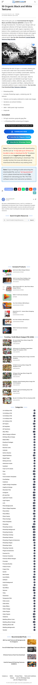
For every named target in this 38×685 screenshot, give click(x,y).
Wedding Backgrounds (19, 627)
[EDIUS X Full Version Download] (7, 330)
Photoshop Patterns (19, 537)
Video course (19, 601)
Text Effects (19, 587)
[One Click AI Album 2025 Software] (7, 322)
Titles (19, 593)
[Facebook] (35, 199)
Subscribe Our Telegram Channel (20, 137)
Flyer (19, 471)
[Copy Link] (34, 192)
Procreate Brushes (19, 564)
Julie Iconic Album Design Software (21, 270)
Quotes (19, 572)
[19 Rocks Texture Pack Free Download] (31, 656)
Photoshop (19, 524)
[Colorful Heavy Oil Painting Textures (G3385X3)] (31, 664)
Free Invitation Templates (19, 476)
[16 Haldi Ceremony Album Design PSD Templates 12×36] (7, 367)
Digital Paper (19, 458)
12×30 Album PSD (19, 413)
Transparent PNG (19, 598)
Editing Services (19, 461)
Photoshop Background (19, 529)
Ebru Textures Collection (18, 87)
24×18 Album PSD (19, 421)
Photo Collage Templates (19, 508)
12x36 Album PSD (16, 343)
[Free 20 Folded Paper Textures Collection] (31, 649)
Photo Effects (19, 513)
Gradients (19, 482)
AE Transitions (19, 429)
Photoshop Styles (19, 545)
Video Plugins (19, 611)
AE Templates (19, 426)
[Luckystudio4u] (19, 2)
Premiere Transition (19, 556)
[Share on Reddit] (30, 189)
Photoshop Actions (19, 527)
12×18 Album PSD (19, 410)
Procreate (19, 561)
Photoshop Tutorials (19, 548)
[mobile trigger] (3, 2)
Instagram (19, 492)
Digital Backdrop (19, 455)
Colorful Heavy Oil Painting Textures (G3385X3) (14, 663)
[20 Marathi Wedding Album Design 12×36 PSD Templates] (7, 359)
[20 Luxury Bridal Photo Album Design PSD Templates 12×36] (7, 342)
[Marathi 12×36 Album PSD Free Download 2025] (7, 400)
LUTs (19, 503)
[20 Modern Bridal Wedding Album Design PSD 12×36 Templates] (7, 384)
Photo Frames (19, 516)
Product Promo (19, 566)
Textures (17, 14)
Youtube (19, 630)
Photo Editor (16, 281)
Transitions (19, 595)
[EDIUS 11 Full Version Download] (7, 297)
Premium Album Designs (19, 558)
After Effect (19, 431)
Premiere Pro (19, 553)
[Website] (34, 199)
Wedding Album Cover (19, 619)
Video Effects (19, 606)
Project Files (19, 569)
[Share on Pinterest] (19, 189)
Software (15, 296)
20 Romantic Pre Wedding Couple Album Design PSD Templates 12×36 (22, 349)
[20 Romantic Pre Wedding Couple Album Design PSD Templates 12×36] (7, 351)
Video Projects (19, 614)
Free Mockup (19, 479)
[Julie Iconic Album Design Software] (7, 272)
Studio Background (19, 582)
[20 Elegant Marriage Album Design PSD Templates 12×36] (7, 376)
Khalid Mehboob (9, 198)
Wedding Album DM (19, 624)
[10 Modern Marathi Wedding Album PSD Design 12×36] (7, 392)
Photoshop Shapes (19, 542)
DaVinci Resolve (19, 453)
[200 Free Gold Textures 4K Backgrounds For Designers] (31, 642)
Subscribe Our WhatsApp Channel (20, 142)
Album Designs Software (18, 272)
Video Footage (19, 609)
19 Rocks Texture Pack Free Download (14, 655)
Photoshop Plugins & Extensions (19, 540)
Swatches (19, 585)
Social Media (19, 577)
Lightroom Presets (19, 498)
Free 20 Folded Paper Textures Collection (14, 647)
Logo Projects (19, 500)
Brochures (19, 445)
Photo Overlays (19, 519)
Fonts (19, 474)
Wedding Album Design (19, 622)
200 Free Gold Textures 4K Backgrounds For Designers (14, 641)
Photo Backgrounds (19, 506)
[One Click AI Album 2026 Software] (7, 305)
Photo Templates (19, 521)
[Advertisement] (19, 244)
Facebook (19, 466)
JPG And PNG (19, 495)
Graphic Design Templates (19, 484)
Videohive (19, 617)
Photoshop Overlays (19, 535)
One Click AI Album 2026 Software (21, 303)
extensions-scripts (19, 463)
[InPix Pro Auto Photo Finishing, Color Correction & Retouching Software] (7, 281)
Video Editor (19, 603)
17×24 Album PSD (19, 418)
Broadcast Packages (19, 442)
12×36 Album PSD (19, 416)
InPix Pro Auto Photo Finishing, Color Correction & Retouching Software (22, 279)
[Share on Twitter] (15, 189)
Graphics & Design (19, 487)
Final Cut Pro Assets (19, 468)
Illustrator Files (19, 490)
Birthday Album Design (19, 437)
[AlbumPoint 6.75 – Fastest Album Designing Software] (7, 314)
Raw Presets (19, 574)
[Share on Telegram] (34, 189)
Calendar (19, 450)
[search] (35, 2)
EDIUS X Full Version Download (20, 327)
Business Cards (19, 447)
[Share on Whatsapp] (23, 189)
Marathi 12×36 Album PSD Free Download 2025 (24, 398)
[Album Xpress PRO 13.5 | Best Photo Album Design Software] (7, 289)
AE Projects (19, 423)
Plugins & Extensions (19, 550)
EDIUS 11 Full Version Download (20, 294)
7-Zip (29, 174)
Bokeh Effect (19, 439)
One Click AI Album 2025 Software (21, 319)
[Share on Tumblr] (27, 189)
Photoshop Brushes (19, 532)
